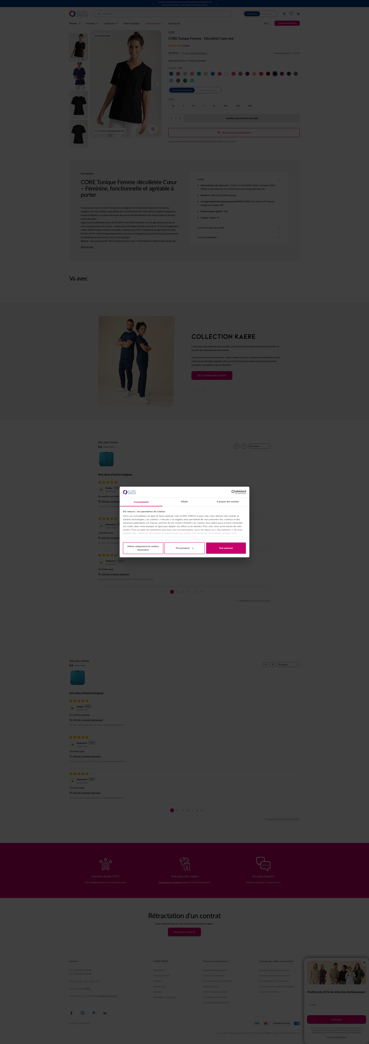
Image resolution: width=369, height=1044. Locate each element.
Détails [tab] (184, 501)
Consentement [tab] (141, 502)
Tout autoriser (226, 548)
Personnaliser (183, 548)
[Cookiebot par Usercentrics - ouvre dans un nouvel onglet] (233, 492)
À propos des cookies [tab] (228, 501)
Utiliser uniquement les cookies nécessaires (143, 548)
